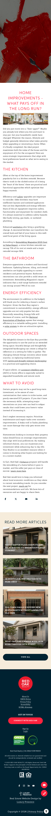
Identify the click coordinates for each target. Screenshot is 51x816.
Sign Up (25, 729)
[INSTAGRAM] (24, 785)
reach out (23, 486)
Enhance (24, 462)
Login (25, 731)
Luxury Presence (25, 802)
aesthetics (18, 227)
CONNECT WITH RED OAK (25, 721)
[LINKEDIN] (28, 785)
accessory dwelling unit (32, 370)
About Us (25, 697)
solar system (11, 326)
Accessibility (25, 704)
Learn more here (18, 471)
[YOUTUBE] (33, 785)
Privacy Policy (25, 702)
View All (25, 657)
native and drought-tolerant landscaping (27, 361)
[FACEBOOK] (19, 785)
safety (20, 197)
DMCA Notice (25, 699)
